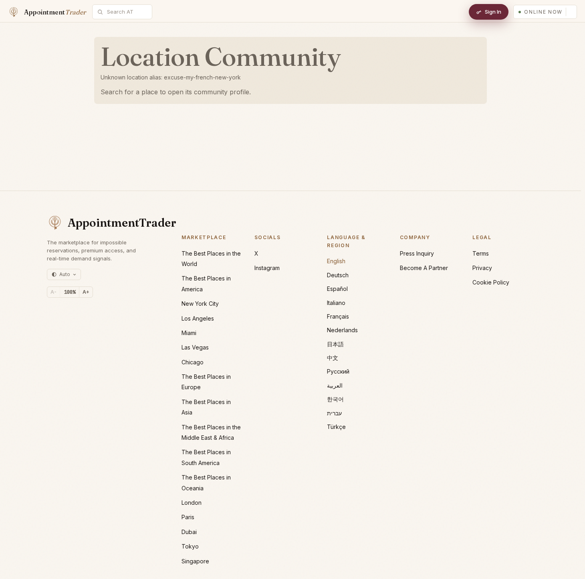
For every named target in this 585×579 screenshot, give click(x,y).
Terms (480, 253)
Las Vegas (195, 347)
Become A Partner (424, 267)
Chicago (193, 362)
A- (53, 292)
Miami (189, 332)
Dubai (189, 531)
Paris (188, 517)
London (192, 502)
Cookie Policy (490, 282)
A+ (86, 292)
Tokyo (190, 546)
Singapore (195, 561)
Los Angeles (198, 318)
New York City (200, 303)
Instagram (267, 267)
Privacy (482, 267)
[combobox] (126, 11)
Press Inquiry (417, 253)
